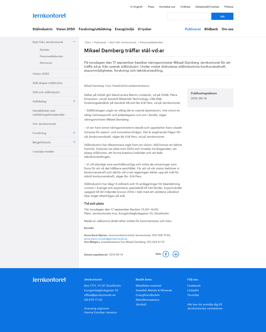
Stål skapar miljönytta (47, 82)
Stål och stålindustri (46, 91)
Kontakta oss (167, 6)
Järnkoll (141, 304)
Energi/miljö (124, 29)
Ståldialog (39, 101)
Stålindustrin (43, 29)
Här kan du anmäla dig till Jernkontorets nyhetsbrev (205, 306)
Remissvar (46, 62)
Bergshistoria (42, 141)
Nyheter (44, 49)
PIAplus (228, 6)
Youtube (193, 294)
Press (151, 6)
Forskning (39, 132)
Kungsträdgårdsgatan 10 (101, 289)
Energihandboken (148, 294)
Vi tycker (144, 29)
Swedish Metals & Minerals (154, 289)
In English (136, 6)
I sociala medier (43, 151)
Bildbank (211, 29)
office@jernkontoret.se (99, 294)
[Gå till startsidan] (49, 14)
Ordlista (185, 6)
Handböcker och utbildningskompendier (49, 112)
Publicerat (193, 29)
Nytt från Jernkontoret (48, 41)
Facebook (194, 285)
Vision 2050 (65, 29)
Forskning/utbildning (95, 29)
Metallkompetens (147, 299)
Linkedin (193, 289)
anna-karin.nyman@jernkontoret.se (105, 238)
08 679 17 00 (93, 299)
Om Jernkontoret (44, 123)
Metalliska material (148, 285)
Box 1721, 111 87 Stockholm (102, 285)
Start (88, 42)
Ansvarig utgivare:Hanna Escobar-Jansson (100, 310)
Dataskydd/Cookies (207, 6)
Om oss (227, 29)
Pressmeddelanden (51, 56)
